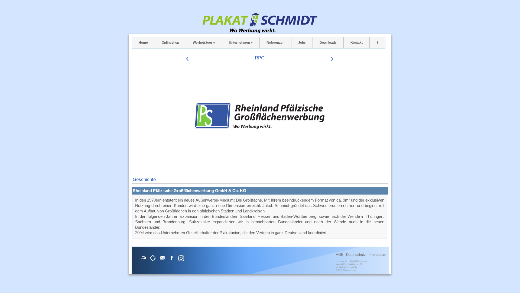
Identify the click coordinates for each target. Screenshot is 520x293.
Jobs (302, 42)
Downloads (328, 42)
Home (143, 42)
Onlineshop (170, 42)
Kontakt (356, 42)
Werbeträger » (204, 42)
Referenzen (275, 42)
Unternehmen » (241, 42)
